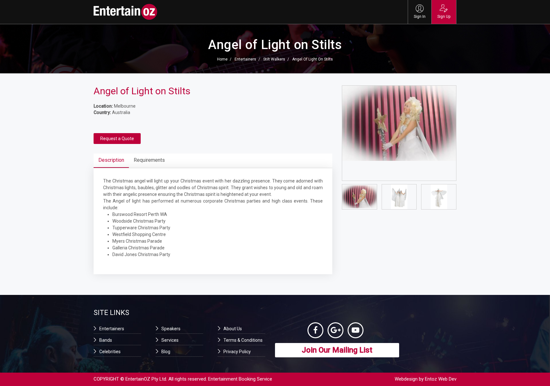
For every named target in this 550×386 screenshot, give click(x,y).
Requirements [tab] (149, 160)
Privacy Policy (237, 351)
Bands (105, 340)
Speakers (170, 328)
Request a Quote (117, 138)
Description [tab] (111, 160)
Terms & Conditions (243, 340)
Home (222, 59)
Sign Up (443, 16)
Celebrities (110, 351)
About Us (232, 328)
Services (170, 340)
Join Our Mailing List (337, 350)
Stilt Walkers (274, 59)
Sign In (420, 16)
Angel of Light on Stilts (312, 59)
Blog (165, 351)
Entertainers (245, 59)
